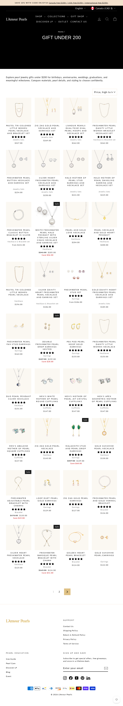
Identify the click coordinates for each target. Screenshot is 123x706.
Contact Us (68, 626)
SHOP (39, 16)
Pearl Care (11, 663)
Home (60, 32)
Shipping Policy (70, 630)
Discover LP (11, 668)
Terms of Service (71, 644)
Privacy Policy (69, 639)
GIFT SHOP (78, 16)
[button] (19, 137)
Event (8, 676)
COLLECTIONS (57, 16)
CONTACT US (78, 21)
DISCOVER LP (45, 21)
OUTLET (63, 21)
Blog (8, 672)
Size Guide (11, 659)
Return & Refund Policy (74, 635)
